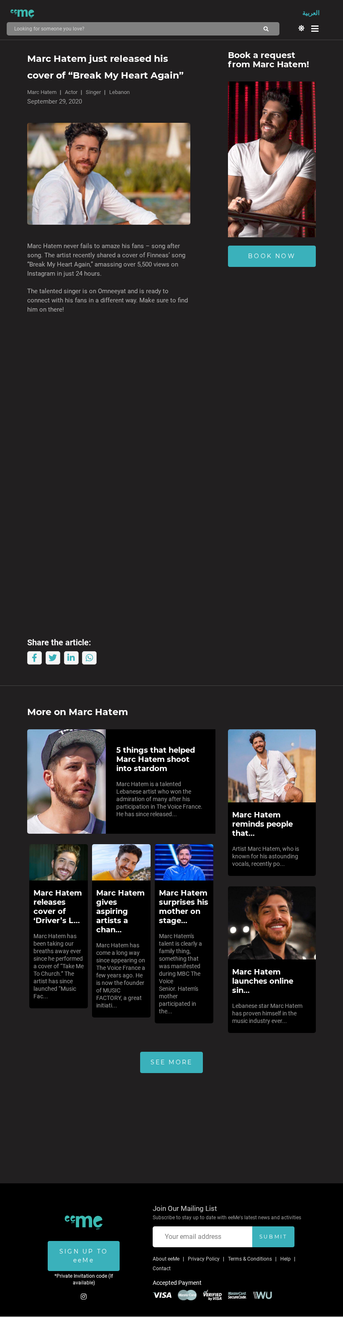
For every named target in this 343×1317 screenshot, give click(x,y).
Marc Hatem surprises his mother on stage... (183, 906)
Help (285, 1259)
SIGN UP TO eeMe (83, 1256)
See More (172, 1062)
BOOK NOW (272, 256)
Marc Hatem (41, 92)
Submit (273, 1236)
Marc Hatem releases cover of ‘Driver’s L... (57, 906)
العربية (311, 13)
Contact (162, 1268)
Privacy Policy (204, 1259)
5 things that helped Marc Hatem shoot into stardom (155, 759)
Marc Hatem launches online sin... (262, 981)
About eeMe (166, 1259)
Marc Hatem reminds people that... (262, 824)
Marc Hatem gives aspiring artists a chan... (120, 911)
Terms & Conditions (250, 1259)
